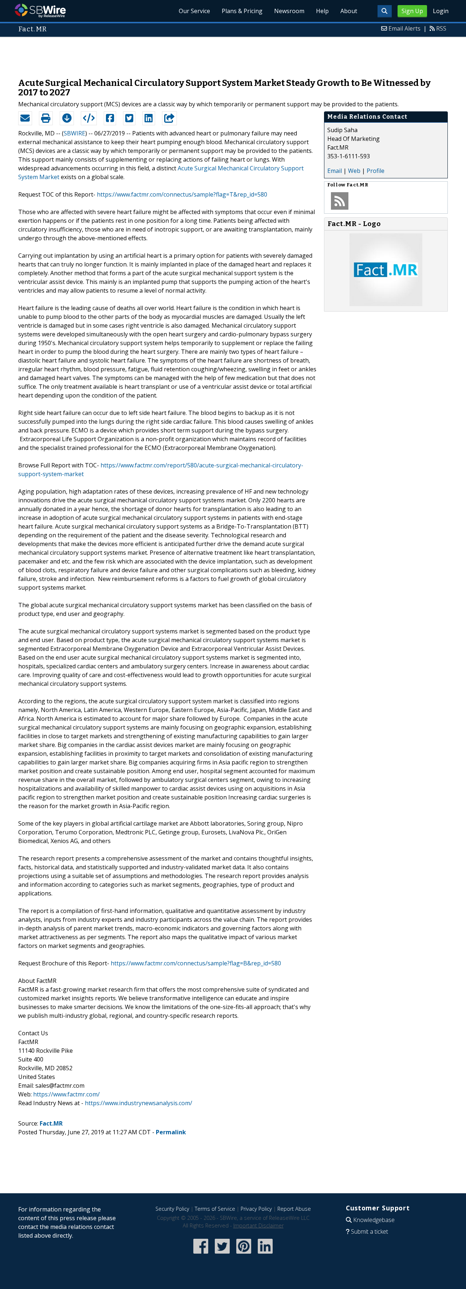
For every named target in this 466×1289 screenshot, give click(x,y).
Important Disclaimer (258, 1225)
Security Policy (172, 1208)
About (348, 11)
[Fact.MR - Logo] (386, 304)
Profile (375, 171)
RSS (441, 28)
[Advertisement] (233, 53)
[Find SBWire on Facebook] (201, 1254)
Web (354, 171)
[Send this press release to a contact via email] (25, 118)
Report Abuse (294, 1208)
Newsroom (289, 11)
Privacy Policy (256, 1208)
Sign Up (412, 11)
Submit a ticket (369, 1231)
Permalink (171, 1132)
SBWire (40, 11)
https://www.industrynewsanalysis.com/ (138, 1103)
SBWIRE (74, 133)
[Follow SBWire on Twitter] (222, 1254)
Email (334, 171)
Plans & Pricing (242, 11)
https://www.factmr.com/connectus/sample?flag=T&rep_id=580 (182, 194)
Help (322, 11)
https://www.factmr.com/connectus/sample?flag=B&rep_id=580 (196, 963)
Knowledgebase (374, 1220)
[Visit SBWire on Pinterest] (244, 1254)
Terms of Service (215, 1208)
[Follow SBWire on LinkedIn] (265, 1254)
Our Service (194, 11)
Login (441, 11)
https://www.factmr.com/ (66, 1094)
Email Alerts (404, 28)
